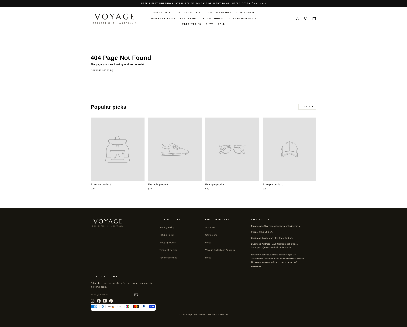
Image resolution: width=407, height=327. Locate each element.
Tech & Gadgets (212, 18)
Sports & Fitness (162, 18)
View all (307, 107)
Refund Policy (166, 235)
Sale (221, 24)
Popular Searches (220, 314)
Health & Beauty (219, 12)
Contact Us (211, 235)
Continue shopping (102, 70)
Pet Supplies (191, 24)
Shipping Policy (167, 242)
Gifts (210, 24)
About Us (210, 227)
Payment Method (168, 257)
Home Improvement (243, 18)
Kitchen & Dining (190, 12)
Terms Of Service (168, 250)
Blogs (208, 257)
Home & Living (162, 12)
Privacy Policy (166, 227)
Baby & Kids (188, 18)
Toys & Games (245, 12)
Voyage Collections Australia (220, 250)
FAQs (208, 242)
